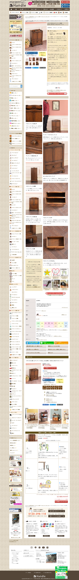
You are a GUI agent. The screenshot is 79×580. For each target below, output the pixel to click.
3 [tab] (47, 430)
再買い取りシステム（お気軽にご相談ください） (57, 349)
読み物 (45, 9)
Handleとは (38, 553)
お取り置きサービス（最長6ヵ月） (32, 349)
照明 (41, 12)
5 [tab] (50, 430)
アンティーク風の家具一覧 (16, 231)
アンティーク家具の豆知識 (13, 540)
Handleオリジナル (16, 143)
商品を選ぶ (13, 550)
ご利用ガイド (59, 9)
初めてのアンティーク (40, 556)
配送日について (49, 400)
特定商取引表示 (38, 572)
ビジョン (38, 552)
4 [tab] (48, 430)
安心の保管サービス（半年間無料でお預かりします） (57, 90)
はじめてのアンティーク (36, 9)
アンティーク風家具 (48, 12)
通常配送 (45, 371)
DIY (12, 562)
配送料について (49, 399)
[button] (26, 35)
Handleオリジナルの (16, 141)
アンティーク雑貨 (34, 12)
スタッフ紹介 (38, 560)
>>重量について (64, 314)
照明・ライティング (15, 559)
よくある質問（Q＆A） (28, 555)
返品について (50, 352)
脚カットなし (63, 467)
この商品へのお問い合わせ (51, 402)
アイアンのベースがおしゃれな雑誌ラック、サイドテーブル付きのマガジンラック (67, 425)
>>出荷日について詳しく (58, 336)
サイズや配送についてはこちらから (54, 91)
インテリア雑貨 (15, 561)
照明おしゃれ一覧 (14, 284)
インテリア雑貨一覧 (14, 357)
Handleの (15, 138)
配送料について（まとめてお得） (54, 346)
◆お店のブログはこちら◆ (15, 537)
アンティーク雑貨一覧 (15, 310)
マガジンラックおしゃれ (45, 16)
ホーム (11, 9)
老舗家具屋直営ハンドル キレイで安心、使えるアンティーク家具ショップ (18, 4)
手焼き (16, 136)
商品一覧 (12, 147)
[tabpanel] (44, 419)
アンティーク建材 (15, 563)
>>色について (43, 310)
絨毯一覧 (12, 270)
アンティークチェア (15, 12)
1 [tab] (43, 430)
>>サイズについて (65, 307)
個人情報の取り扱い (48, 572)
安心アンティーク (24, 9)
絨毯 (61, 12)
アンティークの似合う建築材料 (16, 133)
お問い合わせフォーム (64, 565)
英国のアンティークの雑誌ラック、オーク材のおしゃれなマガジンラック (43, 425)
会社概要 (51, 9)
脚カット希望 (63, 469)
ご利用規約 (29, 572)
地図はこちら (16, 535)
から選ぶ (14, 92)
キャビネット (15, 556)
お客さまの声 (26, 553)
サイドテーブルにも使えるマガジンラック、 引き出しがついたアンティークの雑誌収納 (32, 425)
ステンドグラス (15, 557)
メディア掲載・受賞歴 (40, 562)
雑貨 (56, 12)
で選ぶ (15, 103)
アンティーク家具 (25, 12)
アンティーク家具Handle (29, 16)
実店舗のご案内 (61, 552)
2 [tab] (45, 430)
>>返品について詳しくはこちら (41, 339)
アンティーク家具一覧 (15, 186)
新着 (15, 9)
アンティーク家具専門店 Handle (42, 550)
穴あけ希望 (62, 484)
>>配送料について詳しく (40, 328)
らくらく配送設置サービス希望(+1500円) (52, 372)
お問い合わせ (67, 9)
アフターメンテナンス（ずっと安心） (33, 352)
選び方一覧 (13, 90)
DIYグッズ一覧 (13, 412)
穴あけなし (62, 482)
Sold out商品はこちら (12, 541)
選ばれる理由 (38, 555)
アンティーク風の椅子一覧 (16, 257)
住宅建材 (66, 12)
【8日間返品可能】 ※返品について (50, 384)
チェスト (15, 555)
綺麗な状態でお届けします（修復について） (34, 346)
